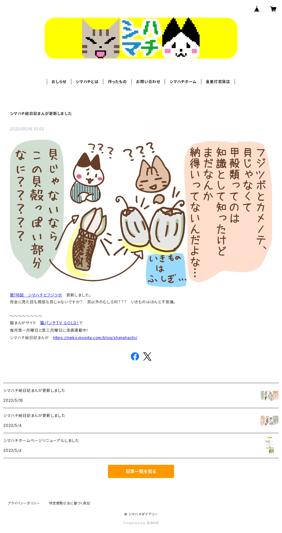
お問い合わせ (148, 81)
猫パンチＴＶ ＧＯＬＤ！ (59, 322)
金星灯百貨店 (218, 81)
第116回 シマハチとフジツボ (36, 295)
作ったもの (117, 81)
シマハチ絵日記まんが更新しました (41, 113)
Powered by (135, 523)
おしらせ (58, 81)
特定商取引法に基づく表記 (69, 503)
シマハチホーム (183, 81)
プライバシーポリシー (24, 503)
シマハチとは (87, 81)
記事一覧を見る (141, 471)
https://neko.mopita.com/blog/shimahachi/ (95, 337)
